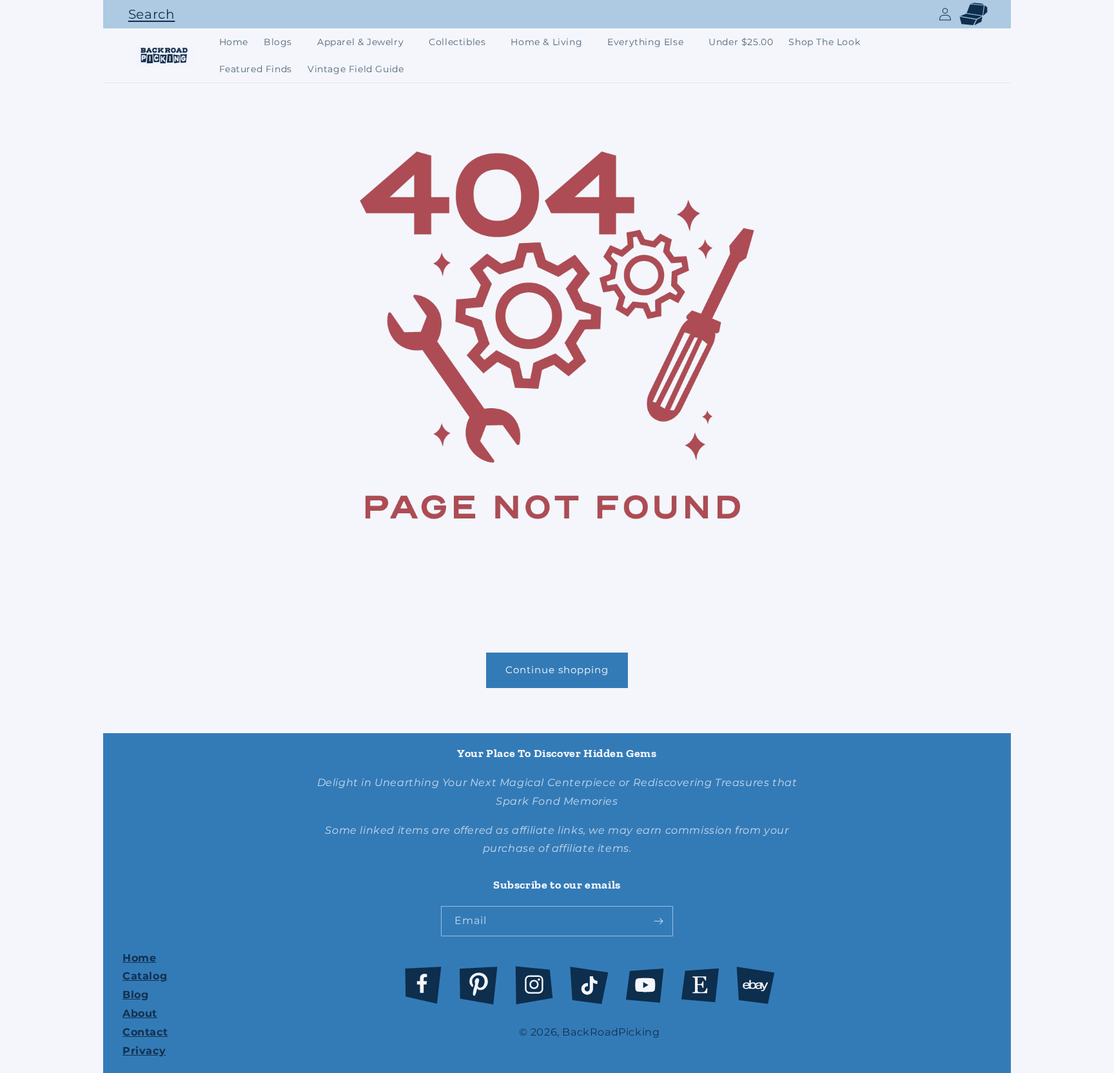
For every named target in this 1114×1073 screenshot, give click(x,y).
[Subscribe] (658, 921)
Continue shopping (557, 670)
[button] (148, 14)
